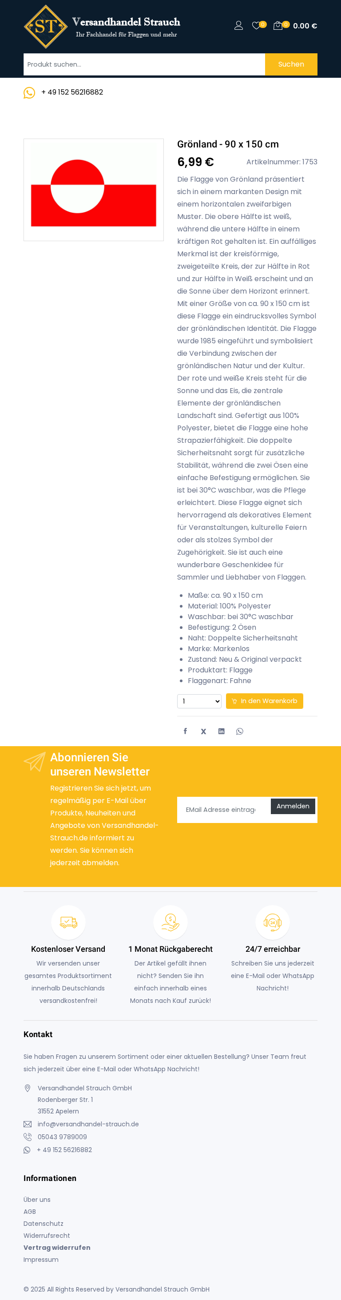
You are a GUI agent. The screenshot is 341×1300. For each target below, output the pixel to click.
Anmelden (293, 806)
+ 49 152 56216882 (72, 92)
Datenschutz (43, 1223)
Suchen (291, 64)
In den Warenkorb (268, 700)
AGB (30, 1211)
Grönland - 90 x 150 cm (228, 144)
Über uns (37, 1199)
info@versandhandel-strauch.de (88, 1124)
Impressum (41, 1259)
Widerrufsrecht (47, 1235)
